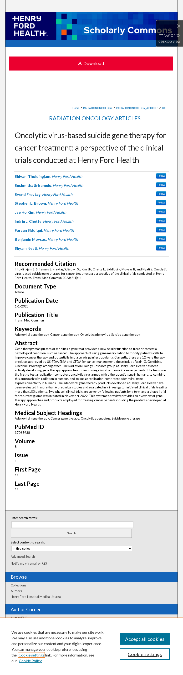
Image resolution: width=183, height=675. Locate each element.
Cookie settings (31, 655)
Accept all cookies (144, 639)
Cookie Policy (30, 660)
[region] (91, 646)
